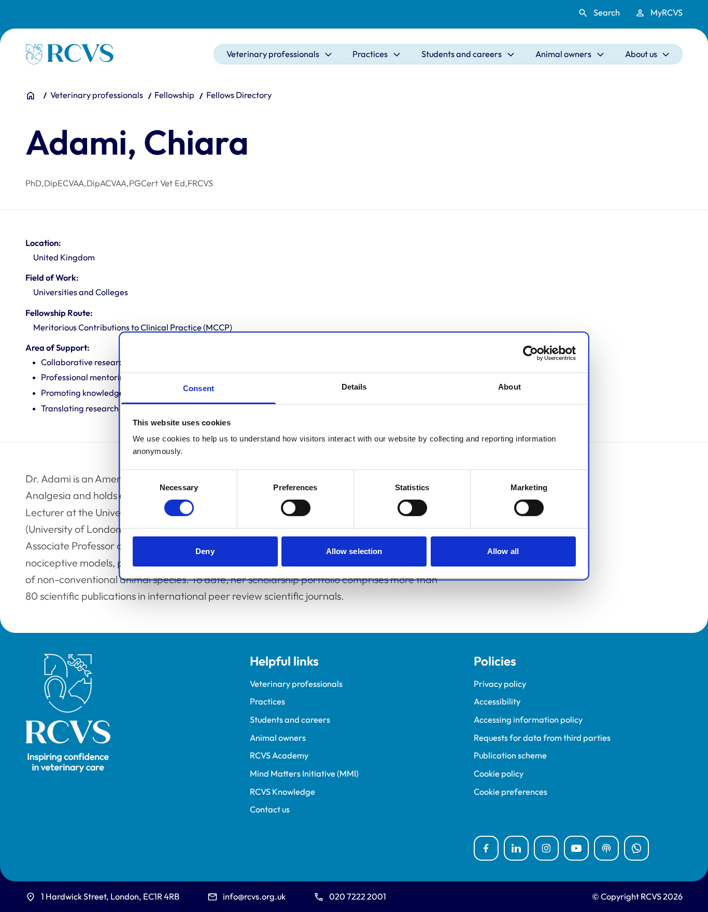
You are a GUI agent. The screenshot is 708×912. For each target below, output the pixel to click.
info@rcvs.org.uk (254, 896)
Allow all (503, 551)
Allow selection (354, 551)
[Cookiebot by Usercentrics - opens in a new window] (530, 353)
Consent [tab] (198, 388)
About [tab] (509, 386)
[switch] (295, 508)
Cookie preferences (510, 792)
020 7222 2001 (357, 896)
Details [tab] (354, 386)
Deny (204, 551)
